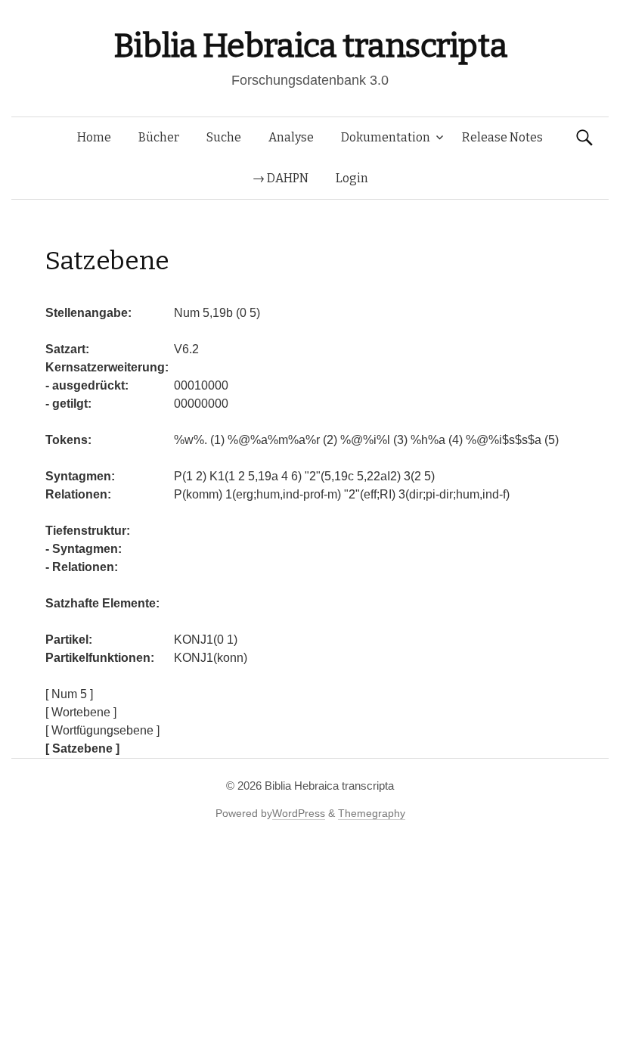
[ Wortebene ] (80, 712)
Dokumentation (385, 137)
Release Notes (502, 137)
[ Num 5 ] (69, 694)
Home (94, 137)
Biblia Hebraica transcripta (310, 45)
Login (352, 178)
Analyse (291, 137)
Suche (223, 137)
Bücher (158, 137)
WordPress (298, 813)
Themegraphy (371, 813)
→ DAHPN (280, 178)
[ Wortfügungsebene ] (102, 730)
